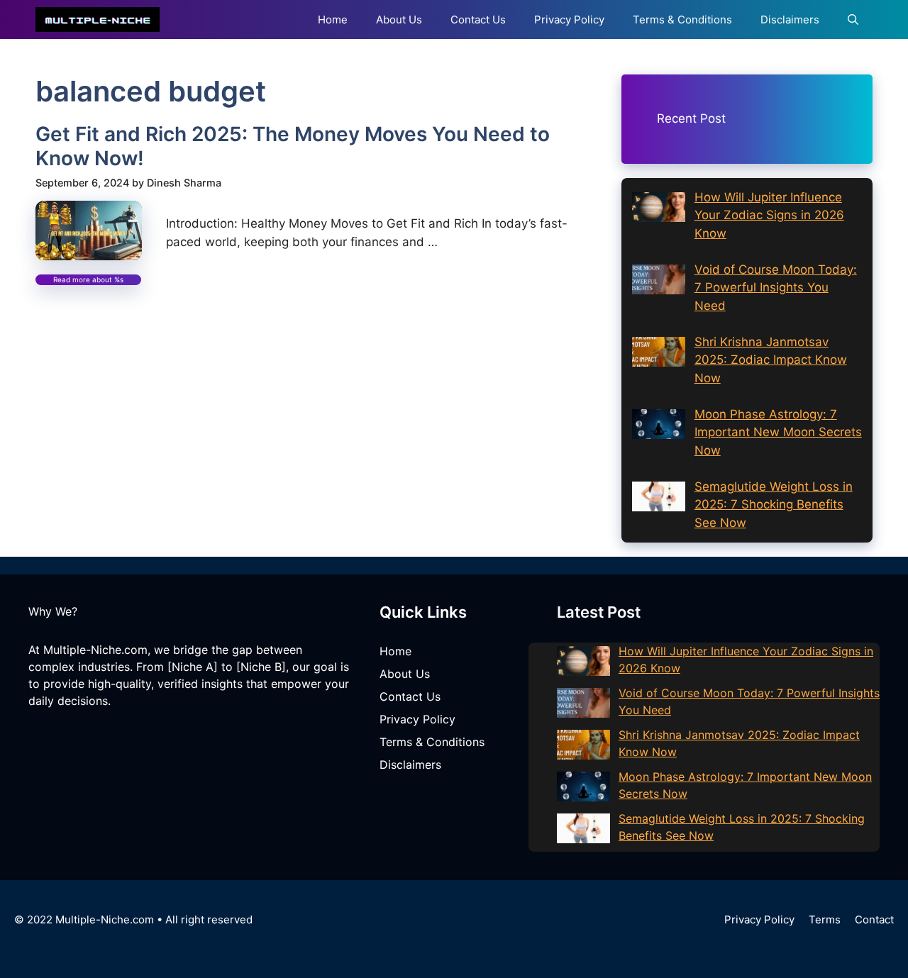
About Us (399, 19)
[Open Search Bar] (853, 19)
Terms (825, 919)
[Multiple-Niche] (97, 19)
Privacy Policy (569, 19)
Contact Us (478, 19)
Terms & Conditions (682, 19)
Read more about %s (88, 279)
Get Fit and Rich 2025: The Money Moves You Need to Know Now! (292, 146)
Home (333, 19)
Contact (874, 919)
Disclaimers (789, 19)
